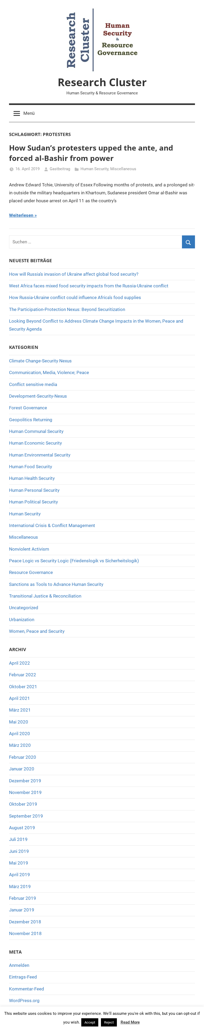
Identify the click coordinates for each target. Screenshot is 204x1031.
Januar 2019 (21, 909)
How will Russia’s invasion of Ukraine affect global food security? (73, 274)
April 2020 (19, 733)
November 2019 (25, 792)
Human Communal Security (36, 431)
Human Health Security (32, 478)
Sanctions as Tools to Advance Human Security (56, 584)
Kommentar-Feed (26, 988)
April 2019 (19, 874)
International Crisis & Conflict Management (52, 525)
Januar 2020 (21, 768)
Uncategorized (23, 607)
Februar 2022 (22, 674)
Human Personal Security (34, 490)
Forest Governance (28, 407)
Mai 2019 (18, 863)
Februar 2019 (22, 898)
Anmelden (19, 965)
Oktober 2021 (23, 686)
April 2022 (19, 663)
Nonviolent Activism (29, 549)
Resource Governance (31, 572)
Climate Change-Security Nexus (40, 360)
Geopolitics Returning (30, 419)
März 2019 (20, 886)
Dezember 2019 (25, 780)
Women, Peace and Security (37, 631)
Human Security (94, 168)
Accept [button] (89, 1022)
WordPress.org (24, 1000)
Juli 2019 (18, 839)
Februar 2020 (22, 757)
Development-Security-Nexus (38, 396)
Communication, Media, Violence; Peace (49, 372)
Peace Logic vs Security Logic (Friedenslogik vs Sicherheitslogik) (74, 560)
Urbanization (21, 619)
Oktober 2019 (23, 804)
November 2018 (25, 933)
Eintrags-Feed (23, 977)
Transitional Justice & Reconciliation (45, 596)
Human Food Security (30, 466)
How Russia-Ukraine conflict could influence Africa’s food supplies (75, 297)
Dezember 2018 (25, 921)
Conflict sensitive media (33, 384)
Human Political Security (33, 501)
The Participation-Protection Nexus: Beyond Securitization (67, 309)
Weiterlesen (21, 215)
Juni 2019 (19, 851)
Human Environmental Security (39, 455)
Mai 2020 (18, 722)
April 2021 (19, 698)
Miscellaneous (123, 168)
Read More (130, 1022)
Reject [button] (109, 1022)
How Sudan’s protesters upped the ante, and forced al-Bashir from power (91, 153)
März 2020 (20, 745)
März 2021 (20, 710)
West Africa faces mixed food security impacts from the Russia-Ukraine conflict (88, 285)
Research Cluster (102, 82)
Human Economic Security (35, 443)
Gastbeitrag (60, 168)
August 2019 (22, 827)
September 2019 (26, 816)
